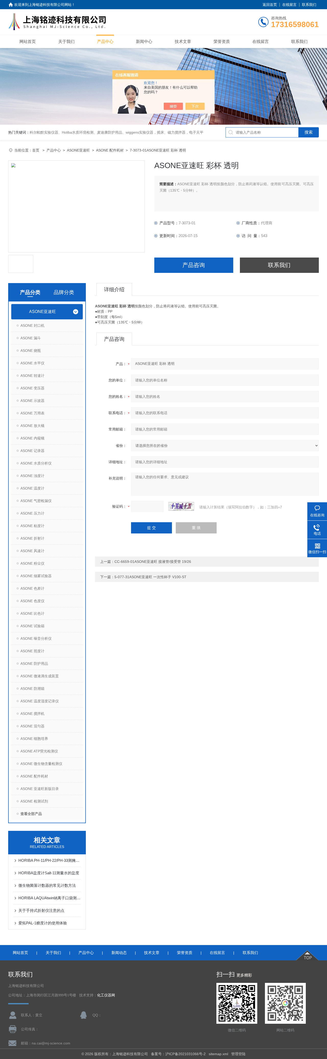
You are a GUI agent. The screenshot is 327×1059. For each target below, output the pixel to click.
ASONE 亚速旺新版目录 (39, 789)
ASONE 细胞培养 (34, 739)
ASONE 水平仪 (32, 363)
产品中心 (105, 41)
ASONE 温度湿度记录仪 (39, 701)
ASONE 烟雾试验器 (36, 576)
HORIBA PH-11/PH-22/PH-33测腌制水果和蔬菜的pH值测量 (49, 860)
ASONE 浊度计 (32, 476)
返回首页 (270, 5)
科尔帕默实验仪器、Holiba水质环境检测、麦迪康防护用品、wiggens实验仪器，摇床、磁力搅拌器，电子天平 (116, 132)
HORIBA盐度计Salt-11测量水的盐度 (48, 873)
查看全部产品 (31, 814)
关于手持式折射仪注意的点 (41, 910)
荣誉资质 (222, 41)
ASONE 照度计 (32, 651)
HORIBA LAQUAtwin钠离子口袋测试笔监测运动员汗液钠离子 (49, 898)
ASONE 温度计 (32, 488)
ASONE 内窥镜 (32, 438)
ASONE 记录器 (32, 451)
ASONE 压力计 (32, 513)
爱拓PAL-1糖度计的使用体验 (42, 923)
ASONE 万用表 (32, 413)
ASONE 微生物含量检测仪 (41, 764)
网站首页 (27, 41)
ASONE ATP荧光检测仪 (39, 751)
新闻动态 (119, 952)
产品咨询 (193, 265)
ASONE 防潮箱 (32, 688)
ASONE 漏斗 (30, 338)
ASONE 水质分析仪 (36, 463)
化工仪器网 (106, 995)
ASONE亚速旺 (78, 150)
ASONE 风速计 (32, 551)
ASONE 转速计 (32, 376)
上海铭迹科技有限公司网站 (50, 5)
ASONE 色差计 (32, 588)
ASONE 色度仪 (32, 601)
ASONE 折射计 (32, 538)
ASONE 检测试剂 (34, 801)
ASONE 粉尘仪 (32, 563)
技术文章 (183, 41)
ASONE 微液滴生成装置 (39, 676)
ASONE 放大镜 (32, 426)
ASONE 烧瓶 (30, 350)
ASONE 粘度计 (32, 526)
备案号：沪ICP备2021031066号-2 (178, 1054)
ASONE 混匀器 (32, 726)
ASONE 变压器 (32, 388)
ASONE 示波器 (32, 401)
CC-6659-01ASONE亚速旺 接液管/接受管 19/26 (152, 562)
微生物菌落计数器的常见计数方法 (47, 885)
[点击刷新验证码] (181, 506)
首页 (36, 150)
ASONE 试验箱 (32, 626)
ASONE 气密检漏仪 (36, 501)
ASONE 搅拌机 (32, 714)
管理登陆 (238, 1054)
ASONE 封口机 (32, 325)
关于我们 (66, 41)
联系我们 (309, 5)
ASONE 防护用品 (34, 663)
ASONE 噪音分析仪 (36, 638)
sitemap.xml (218, 1054)
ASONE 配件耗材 (110, 150)
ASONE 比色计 (32, 613)
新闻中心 (144, 41)
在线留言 (289, 5)
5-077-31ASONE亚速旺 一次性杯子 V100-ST (150, 577)
